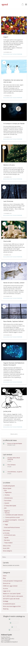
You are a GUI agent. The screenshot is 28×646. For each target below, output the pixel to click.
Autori (4, 576)
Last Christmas (8, 201)
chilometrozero (8, 498)
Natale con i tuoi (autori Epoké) (14, 54)
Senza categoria (7, 551)
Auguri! (5, 37)
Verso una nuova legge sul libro (12, 606)
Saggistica (7, 511)
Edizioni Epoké (7, 488)
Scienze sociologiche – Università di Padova (13, 520)
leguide (6, 537)
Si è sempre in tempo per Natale (13, 123)
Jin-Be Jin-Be (7, 411)
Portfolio (7, 495)
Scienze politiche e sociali (12, 517)
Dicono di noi (6, 583)
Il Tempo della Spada (10, 505)
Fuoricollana (7, 500)
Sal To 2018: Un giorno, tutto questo (13, 596)
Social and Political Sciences (12, 527)
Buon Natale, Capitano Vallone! (13, 321)
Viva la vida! (7, 241)
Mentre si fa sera (8, 165)
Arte (5, 490)
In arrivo (5, 588)
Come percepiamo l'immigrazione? (12, 581)
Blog (4, 54)
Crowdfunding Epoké (9, 486)
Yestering (5, 609)
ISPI (5, 508)
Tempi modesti (8, 543)
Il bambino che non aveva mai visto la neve (13, 81)
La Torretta (6, 533)
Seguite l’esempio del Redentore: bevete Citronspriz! (13, 364)
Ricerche (7, 513)
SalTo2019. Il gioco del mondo (11, 598)
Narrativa (7, 540)
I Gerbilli (6, 503)
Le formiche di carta (9, 535)
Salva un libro (7, 546)
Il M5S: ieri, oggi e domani (10, 586)
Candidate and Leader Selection (14, 515)
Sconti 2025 (6, 548)
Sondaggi (5, 601)
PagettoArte (8, 492)
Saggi (6, 524)
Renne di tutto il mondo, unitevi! (13, 283)
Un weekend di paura (9, 604)
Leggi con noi (6, 591)
